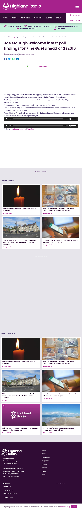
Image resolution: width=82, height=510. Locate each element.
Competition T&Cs (10, 494)
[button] (5, 59)
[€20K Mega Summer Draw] (56, 26)
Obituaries (25, 18)
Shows (59, 18)
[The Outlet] (55, 28)
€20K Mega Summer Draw (68, 26)
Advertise (6, 483)
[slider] (74, 119)
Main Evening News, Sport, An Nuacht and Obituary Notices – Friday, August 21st (20, 429)
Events (49, 18)
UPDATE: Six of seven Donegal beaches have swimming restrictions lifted (58, 429)
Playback (38, 18)
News (5, 18)
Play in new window (18, 129)
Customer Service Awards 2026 (39, 26)
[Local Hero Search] (5, 26)
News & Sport (13, 37)
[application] (41, 119)
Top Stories (14, 54)
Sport (14, 18)
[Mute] (70, 119)
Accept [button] (74, 507)
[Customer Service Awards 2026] (26, 26)
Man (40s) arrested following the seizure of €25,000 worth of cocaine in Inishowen (58, 210)
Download (31, 129)
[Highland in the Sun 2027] (18, 28)
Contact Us (7, 487)
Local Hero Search (14, 26)
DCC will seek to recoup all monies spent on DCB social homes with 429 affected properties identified (20, 242)
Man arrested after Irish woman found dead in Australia (19, 210)
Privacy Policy (8, 497)
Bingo (44, 471)
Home (6, 37)
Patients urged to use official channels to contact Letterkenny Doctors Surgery (60, 241)
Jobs (44, 475)
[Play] (7, 119)
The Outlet (61, 29)
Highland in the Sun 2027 (29, 29)
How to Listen (8, 490)
